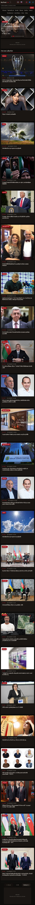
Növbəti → (26, 885)
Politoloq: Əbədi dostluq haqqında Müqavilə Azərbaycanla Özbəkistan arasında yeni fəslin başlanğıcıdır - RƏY (15, 841)
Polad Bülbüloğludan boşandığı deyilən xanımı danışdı (15, 264)
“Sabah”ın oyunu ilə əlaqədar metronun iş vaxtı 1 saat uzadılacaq (17, 673)
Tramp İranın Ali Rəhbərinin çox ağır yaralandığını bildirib (16, 183)
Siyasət (4, 10)
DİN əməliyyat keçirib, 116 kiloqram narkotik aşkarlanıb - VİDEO (15, 773)
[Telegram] (32, 2)
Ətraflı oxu (6, 33)
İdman (21, 10)
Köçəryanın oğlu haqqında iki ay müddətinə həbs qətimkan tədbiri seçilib (16, 401)
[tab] (11, 36)
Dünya (30, 10)
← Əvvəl (8, 885)
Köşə (26, 13)
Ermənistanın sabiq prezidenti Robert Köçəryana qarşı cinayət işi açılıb (16, 503)
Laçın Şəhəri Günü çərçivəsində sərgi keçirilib (15, 434)
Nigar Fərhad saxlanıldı (11, 26)
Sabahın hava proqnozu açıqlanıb (11, 148)
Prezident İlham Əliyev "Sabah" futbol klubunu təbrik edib (17, 366)
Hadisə (26, 10)
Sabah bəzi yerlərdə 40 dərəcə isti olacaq (14, 740)
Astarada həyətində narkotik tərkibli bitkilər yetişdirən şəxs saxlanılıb (14, 639)
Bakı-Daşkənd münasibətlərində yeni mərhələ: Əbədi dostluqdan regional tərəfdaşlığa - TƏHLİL (17, 874)
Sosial (16, 10)
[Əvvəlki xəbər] (2, 27)
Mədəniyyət (10, 13)
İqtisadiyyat (10, 10)
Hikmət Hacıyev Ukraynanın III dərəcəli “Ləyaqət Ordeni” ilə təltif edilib (16, 806)
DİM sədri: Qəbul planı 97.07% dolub (12, 707)
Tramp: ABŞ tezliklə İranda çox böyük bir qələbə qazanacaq (16, 217)
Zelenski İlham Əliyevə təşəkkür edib (12, 605)
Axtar (32, 7)
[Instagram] (26, 2)
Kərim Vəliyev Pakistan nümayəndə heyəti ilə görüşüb (17, 571)
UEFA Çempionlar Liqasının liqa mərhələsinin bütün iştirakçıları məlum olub (16, 80)
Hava (22, 13)
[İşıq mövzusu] (10, 2)
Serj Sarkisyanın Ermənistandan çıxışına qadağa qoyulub (16, 332)
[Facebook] (29, 2)
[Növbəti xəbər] (32, 27)
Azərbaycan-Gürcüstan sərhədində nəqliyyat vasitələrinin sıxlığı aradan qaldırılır (15, 469)
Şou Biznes (17, 13)
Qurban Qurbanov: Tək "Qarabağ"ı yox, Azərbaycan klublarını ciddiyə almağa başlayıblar (17, 298)
